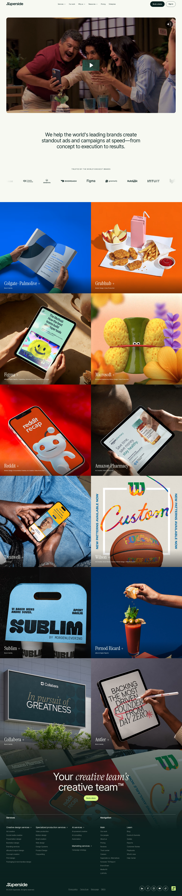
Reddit (10, 466)
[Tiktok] (165, 888)
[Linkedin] (142, 888)
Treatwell (12, 557)
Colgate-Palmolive (20, 283)
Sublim (10, 648)
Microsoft (103, 375)
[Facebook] (147, 888)
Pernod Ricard (107, 648)
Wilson (101, 557)
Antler (100, 739)
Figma (9, 375)
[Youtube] (159, 888)
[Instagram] (153, 888)
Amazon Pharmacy (111, 466)
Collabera (12, 739)
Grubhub (103, 283)
